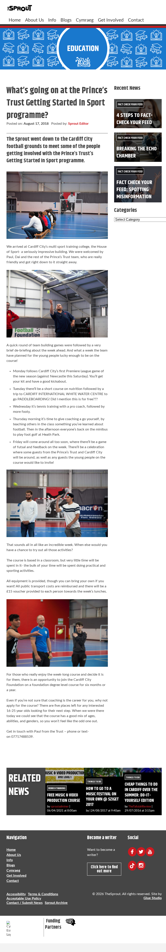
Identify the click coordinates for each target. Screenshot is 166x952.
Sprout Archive (56, 903)
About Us (34, 20)
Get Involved (111, 20)
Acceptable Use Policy (23, 898)
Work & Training (56, 788)
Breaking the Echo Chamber (137, 152)
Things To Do (94, 781)
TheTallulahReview (139, 806)
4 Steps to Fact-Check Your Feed (135, 119)
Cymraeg (85, 20)
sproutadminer (60, 806)
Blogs (66, 20)
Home (15, 20)
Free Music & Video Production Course (63, 798)
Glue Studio (153, 898)
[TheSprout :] (19, 8)
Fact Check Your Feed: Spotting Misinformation (134, 189)
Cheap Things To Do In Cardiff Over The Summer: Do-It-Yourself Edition (141, 792)
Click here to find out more (104, 869)
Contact (136, 20)
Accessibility (16, 894)
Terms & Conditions (43, 894)
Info (52, 20)
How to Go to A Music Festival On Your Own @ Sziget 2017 (102, 797)
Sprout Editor (78, 123)
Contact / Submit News (24, 903)
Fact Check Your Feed (130, 104)
